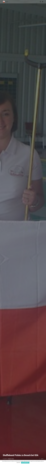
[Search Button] (40, 1)
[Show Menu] (42, 1)
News (13, 458)
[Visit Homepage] (5, 2)
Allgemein (10, 458)
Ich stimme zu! (25, 462)
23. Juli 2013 (5, 458)
